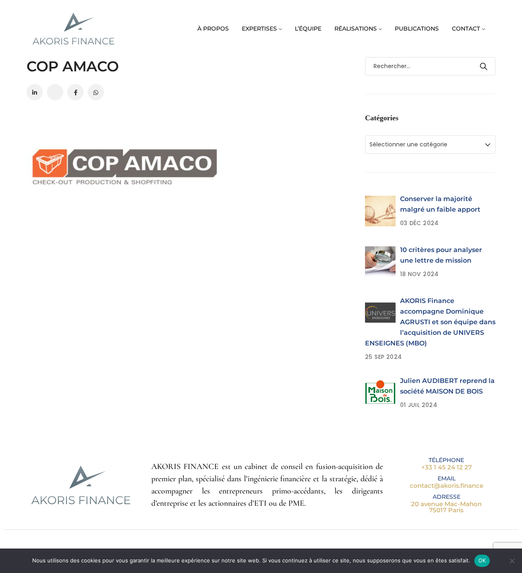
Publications (417, 28)
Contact (466, 28)
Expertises (259, 28)
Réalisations (355, 28)
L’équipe (308, 28)
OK (482, 560)
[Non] (512, 561)
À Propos (213, 28)
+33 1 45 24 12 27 (446, 467)
